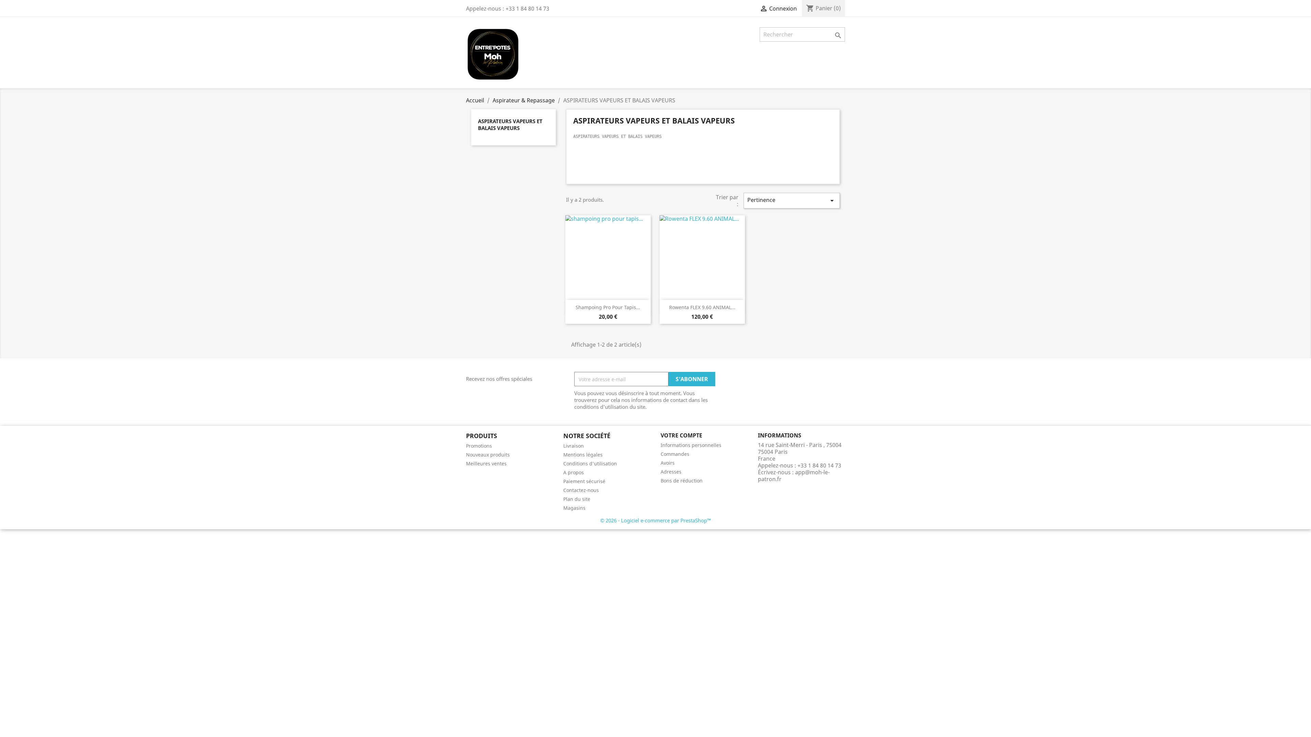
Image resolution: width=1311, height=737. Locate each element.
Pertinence (791, 200)
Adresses (671, 471)
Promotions (479, 446)
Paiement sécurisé (584, 481)
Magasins (574, 508)
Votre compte (681, 435)
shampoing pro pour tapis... (608, 307)
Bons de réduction (682, 480)
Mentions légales (583, 454)
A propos (573, 472)
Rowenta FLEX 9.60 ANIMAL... (702, 307)
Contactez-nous (581, 490)
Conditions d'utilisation (590, 463)
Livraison (573, 446)
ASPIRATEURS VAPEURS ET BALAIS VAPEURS (510, 124)
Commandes (675, 454)
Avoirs (668, 463)
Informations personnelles (691, 445)
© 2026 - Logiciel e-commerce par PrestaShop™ (655, 520)
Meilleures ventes (486, 463)
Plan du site (576, 499)
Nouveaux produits (488, 454)
